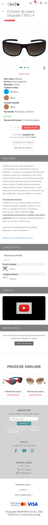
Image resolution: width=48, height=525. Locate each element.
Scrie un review (24, 343)
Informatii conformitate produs (18, 238)
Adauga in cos (31, 127)
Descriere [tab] (9, 158)
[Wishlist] (36, 3)
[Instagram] (32, 450)
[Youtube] (24, 450)
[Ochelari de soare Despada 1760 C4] (24, 48)
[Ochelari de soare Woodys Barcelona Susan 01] (35, 380)
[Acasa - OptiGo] (14, 4)
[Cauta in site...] (46, 3)
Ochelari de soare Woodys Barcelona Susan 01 (35, 391)
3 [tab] (28, 67)
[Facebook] (16, 450)
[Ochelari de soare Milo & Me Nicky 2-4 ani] (13, 381)
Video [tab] (8, 290)
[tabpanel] (24, 48)
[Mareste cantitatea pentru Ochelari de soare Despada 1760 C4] (19, 127)
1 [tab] (21, 67)
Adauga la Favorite (24, 142)
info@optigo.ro (25, 473)
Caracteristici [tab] (12, 247)
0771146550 (25, 469)
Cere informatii (24, 148)
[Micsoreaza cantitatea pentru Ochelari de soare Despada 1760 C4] (11, 127)
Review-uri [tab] (11, 328)
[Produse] (3, 5)
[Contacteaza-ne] (31, 3)
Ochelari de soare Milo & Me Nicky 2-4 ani (13, 391)
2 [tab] (25, 67)
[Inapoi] (2, 11)
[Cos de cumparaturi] (41, 3)
